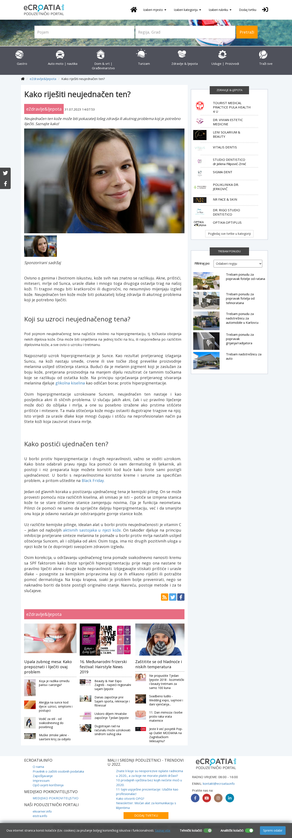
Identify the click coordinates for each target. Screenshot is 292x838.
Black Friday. (93, 480)
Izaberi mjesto (153, 10)
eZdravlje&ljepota (43, 79)
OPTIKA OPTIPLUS (227, 222)
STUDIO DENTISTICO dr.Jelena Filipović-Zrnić (229, 161)
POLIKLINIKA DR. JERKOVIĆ (226, 186)
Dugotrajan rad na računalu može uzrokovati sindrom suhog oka (112, 730)
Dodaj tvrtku (247, 10)
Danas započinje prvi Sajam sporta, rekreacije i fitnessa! (112, 701)
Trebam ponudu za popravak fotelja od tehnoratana (240, 298)
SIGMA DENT (222, 172)
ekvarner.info (42, 811)
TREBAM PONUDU (229, 251)
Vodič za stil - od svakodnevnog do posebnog (51, 723)
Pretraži (247, 32)
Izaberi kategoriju (186, 10)
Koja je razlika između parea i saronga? (54, 683)
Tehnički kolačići (191, 830)
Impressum (41, 780)
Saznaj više (162, 830)
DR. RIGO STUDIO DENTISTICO (226, 212)
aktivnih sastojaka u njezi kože (92, 530)
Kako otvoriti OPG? (130, 798)
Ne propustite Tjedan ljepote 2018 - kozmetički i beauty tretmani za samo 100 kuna (166, 682)
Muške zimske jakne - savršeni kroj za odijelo (55, 737)
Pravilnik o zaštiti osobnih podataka (58, 771)
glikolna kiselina (70, 383)
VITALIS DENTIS (225, 147)
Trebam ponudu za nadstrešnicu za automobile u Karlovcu (242, 318)
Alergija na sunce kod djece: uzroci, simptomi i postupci (55, 706)
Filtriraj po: (202, 263)
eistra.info (40, 816)
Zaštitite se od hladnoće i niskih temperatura (158, 664)
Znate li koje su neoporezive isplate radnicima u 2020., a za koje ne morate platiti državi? (149, 773)
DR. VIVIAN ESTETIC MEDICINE (228, 122)
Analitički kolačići (232, 830)
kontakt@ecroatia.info (219, 783)
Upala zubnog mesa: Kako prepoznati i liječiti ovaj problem (48, 667)
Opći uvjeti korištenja (48, 785)
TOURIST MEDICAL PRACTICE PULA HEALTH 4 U (232, 107)
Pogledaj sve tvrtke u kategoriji (229, 234)
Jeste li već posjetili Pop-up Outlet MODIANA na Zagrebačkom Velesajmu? (166, 735)
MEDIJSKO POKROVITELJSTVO (55, 798)
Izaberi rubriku (219, 10)
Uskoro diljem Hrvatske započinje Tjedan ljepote (111, 716)
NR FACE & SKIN (225, 199)
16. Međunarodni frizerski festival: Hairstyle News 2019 (103, 667)
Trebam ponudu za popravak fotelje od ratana (245, 276)
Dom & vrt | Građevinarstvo (103, 65)
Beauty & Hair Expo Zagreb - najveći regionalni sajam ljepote (112, 685)
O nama (38, 766)
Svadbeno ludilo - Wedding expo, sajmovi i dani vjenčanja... (166, 700)
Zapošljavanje (43, 776)
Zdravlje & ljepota (229, 90)
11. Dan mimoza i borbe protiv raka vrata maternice (166, 716)
